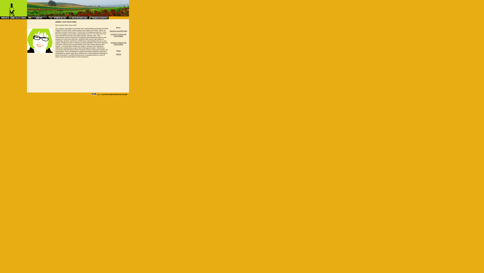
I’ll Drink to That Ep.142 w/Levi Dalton (118, 35)
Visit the (112, 94)
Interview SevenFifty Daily (118, 31)
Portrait (118, 54)
